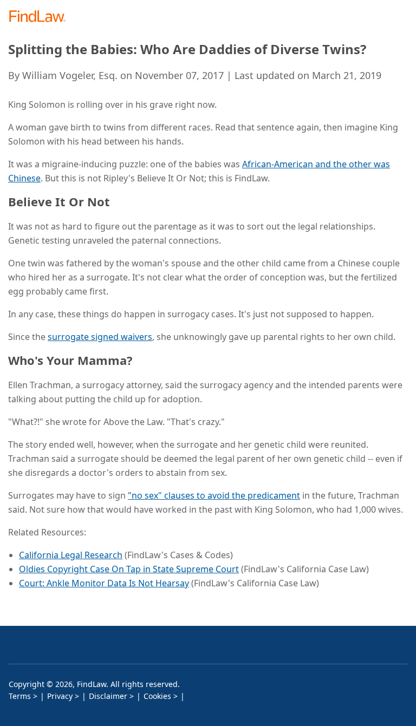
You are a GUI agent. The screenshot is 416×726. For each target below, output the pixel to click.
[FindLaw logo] (40, 17)
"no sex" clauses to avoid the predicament (214, 495)
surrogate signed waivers (100, 337)
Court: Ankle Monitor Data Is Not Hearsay (104, 583)
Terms (20, 696)
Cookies (157, 696)
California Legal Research (70, 555)
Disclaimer (108, 696)
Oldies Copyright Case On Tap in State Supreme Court (129, 569)
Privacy (60, 696)
